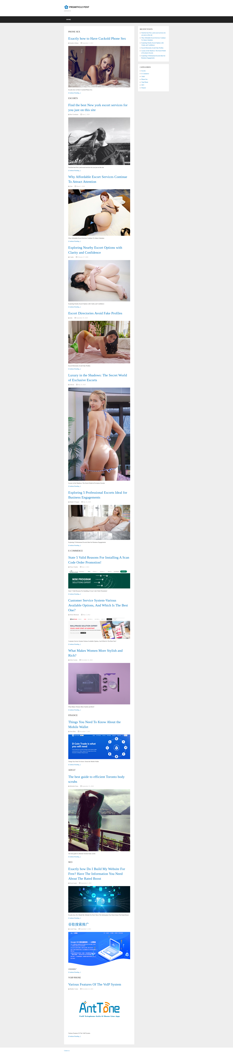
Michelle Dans (74, 786)
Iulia (71, 318)
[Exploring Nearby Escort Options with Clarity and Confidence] (99, 280)
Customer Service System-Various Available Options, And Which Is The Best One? (98, 605)
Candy (72, 257)
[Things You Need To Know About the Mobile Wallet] (99, 746)
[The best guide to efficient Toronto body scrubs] (99, 820)
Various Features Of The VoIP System (94, 984)
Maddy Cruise (74, 989)
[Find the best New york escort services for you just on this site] (99, 141)
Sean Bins (73, 731)
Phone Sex (144, 79)
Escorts (143, 71)
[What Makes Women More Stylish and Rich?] (99, 683)
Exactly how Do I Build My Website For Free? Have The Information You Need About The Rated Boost (96, 873)
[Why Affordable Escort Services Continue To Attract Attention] (99, 212)
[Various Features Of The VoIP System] (99, 1011)
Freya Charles (74, 567)
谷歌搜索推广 (78, 924)
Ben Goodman (74, 114)
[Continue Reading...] (74, 93)
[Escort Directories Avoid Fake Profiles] (99, 342)
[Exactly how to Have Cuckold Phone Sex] (99, 66)
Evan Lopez (73, 883)
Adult (143, 76)
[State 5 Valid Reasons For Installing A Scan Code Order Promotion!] (99, 579)
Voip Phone (144, 82)
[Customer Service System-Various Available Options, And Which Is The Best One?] (99, 628)
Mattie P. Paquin (74, 502)
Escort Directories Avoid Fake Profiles (95, 313)
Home (68, 19)
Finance (143, 88)
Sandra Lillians (74, 43)
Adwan (72, 384)
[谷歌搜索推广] (99, 949)
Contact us (66, 1050)
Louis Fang (73, 929)
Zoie (71, 186)
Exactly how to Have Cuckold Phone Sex (97, 38)
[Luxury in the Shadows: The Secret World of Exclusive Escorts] (99, 434)
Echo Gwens (73, 660)
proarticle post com (67, 10)
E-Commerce (145, 73)
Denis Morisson (74, 614)
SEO (142, 85)
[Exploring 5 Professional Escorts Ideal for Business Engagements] (99, 522)
